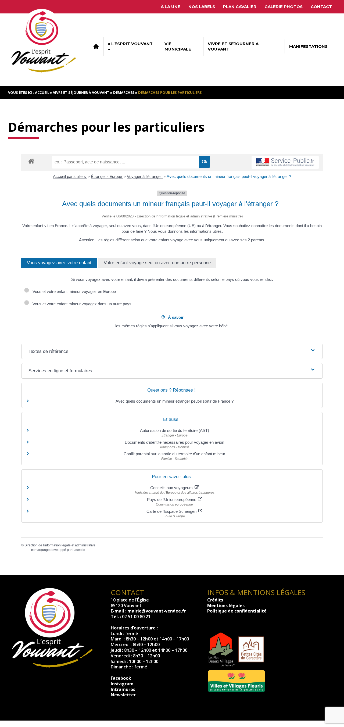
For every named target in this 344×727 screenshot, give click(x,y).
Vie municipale (177, 46)
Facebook (121, 678)
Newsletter (123, 695)
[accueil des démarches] (31, 161)
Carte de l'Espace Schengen (172, 511)
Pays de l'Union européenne (172, 499)
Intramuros (123, 689)
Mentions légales (226, 605)
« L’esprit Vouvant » (130, 46)
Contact (321, 6)
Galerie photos (283, 6)
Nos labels (201, 6)
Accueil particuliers (70, 176)
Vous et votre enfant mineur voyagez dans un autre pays (80, 304)
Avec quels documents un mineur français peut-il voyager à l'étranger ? (229, 176)
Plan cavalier (239, 6)
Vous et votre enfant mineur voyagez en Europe (73, 291)
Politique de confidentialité (237, 611)
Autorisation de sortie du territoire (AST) (174, 430)
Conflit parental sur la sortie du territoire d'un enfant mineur (174, 454)
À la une (170, 6)
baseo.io (79, 550)
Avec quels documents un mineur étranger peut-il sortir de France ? (175, 401)
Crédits (215, 600)
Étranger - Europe (107, 176)
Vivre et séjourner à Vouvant (233, 46)
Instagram (122, 684)
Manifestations (308, 46)
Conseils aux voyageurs (172, 487)
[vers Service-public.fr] (285, 162)
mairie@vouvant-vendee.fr (156, 611)
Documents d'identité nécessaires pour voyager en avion (174, 442)
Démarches (123, 92)
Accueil (96, 46)
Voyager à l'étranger (145, 176)
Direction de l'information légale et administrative (59, 545)
